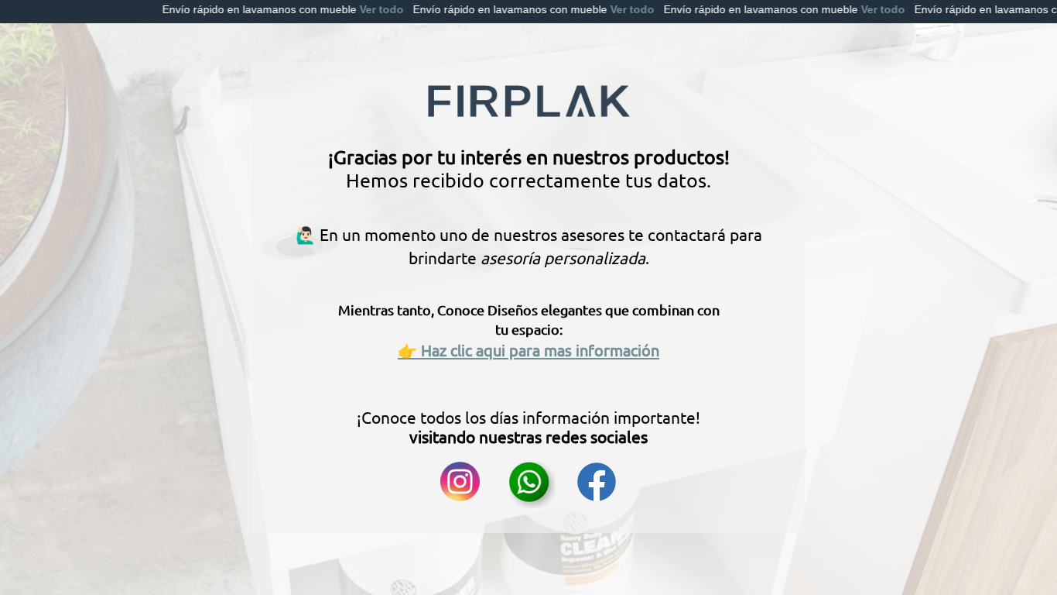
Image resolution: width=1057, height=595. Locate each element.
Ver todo (357, 9)
